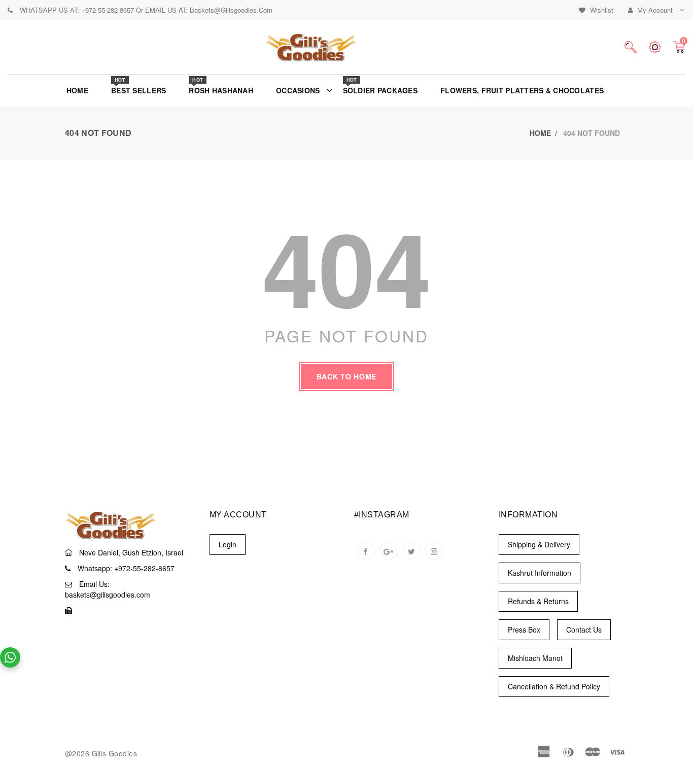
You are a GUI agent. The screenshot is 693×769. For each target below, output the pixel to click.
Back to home (346, 376)
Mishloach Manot (535, 658)
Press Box (524, 629)
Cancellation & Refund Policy (554, 686)
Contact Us (584, 629)
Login (227, 544)
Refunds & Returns (538, 601)
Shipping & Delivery (539, 544)
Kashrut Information (539, 573)
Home (540, 133)
